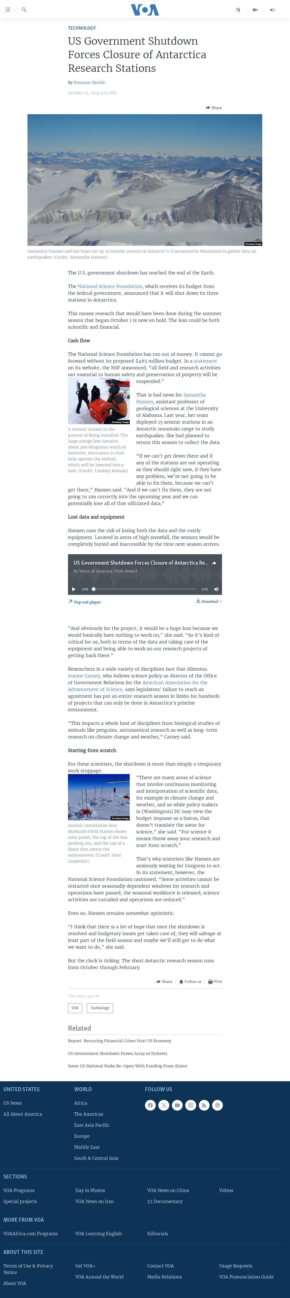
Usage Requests (235, 1266)
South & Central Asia (96, 1158)
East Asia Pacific (92, 1125)
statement (205, 361)
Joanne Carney (84, 676)
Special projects (20, 1201)
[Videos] (255, 10)
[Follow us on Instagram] (190, 1105)
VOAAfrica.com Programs (30, 1233)
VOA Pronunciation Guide (246, 1277)
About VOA (14, 1283)
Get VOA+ (85, 1266)
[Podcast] (217, 1105)
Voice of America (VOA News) (108, 571)
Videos (226, 1190)
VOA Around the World (99, 1277)
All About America (22, 1114)
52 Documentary (165, 1201)
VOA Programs (19, 1190)
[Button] (214, 107)
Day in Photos (90, 1190)
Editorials (157, 1233)
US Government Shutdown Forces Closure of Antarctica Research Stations (156, 563)
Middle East (87, 1147)
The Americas (88, 1114)
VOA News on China (168, 1190)
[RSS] (204, 1105)
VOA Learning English (98, 1233)
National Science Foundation (110, 286)
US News (12, 1103)
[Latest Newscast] (272, 10)
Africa (80, 1103)
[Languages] (238, 10)
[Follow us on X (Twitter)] (163, 1105)
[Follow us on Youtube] (177, 1105)
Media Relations (164, 1277)
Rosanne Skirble (89, 82)
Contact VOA (160, 1266)
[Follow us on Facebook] (150, 1105)
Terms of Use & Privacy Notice (28, 1269)
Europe (81, 1136)
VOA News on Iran (94, 1201)
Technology (82, 28)
